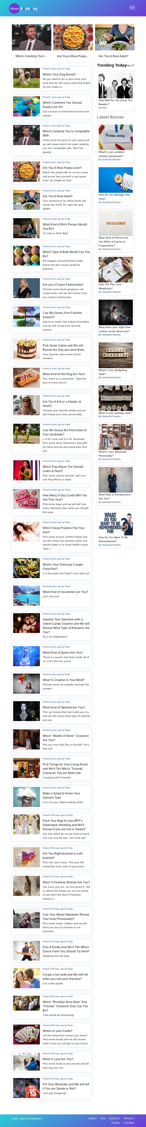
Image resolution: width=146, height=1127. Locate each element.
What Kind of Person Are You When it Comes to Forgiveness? (113, 241)
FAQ (102, 1118)
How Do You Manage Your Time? (114, 196)
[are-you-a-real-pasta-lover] (73, 37)
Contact (114, 1118)
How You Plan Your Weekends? (110, 286)
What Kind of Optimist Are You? (64, 707)
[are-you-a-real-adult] (114, 37)
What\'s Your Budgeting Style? (113, 372)
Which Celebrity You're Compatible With (42, 56)
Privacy (129, 1118)
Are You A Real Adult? (114, 56)
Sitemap (129, 1123)
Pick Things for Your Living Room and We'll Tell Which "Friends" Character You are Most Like (65, 768)
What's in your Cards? (57, 1030)
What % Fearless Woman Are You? (66, 882)
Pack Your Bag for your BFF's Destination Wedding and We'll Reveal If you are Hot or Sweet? (64, 825)
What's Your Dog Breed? (59, 74)
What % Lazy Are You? (58, 1059)
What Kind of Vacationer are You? (65, 591)
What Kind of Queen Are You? (63, 652)
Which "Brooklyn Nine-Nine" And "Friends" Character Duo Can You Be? (65, 1006)
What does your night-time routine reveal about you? (115, 329)
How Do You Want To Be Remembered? (113, 539)
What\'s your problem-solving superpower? (112, 154)
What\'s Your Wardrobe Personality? (113, 453)
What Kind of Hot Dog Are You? (64, 374)
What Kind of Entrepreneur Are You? (115, 496)
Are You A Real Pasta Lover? (76, 56)
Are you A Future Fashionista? (63, 284)
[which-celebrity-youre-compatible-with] (31, 37)
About (92, 1118)
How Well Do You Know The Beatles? (115, 102)
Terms (115, 1123)
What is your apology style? (115, 412)
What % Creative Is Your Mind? (64, 679)
